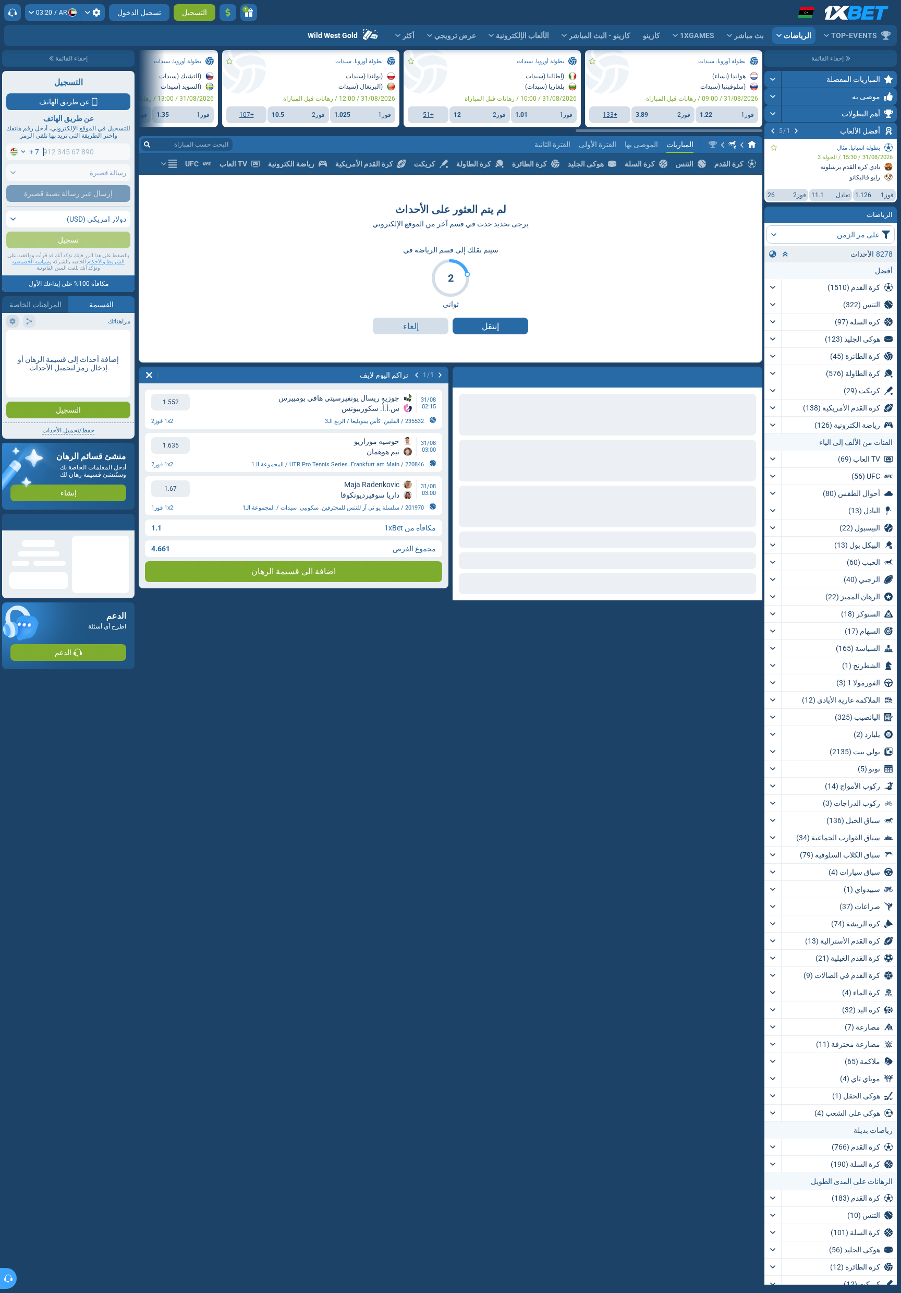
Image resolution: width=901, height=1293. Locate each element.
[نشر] (773, 79)
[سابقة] (796, 131)
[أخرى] (169, 164)
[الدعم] (12, 12)
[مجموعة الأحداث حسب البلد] (772, 254)
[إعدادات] (92, 12)
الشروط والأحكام (106, 282)
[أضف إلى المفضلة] (774, 147)
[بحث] (147, 144)
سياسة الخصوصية (30, 282)
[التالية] (773, 131)
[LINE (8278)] (752, 144)
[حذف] (463, 375)
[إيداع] (228, 12)
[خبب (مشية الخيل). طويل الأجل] (732, 144)
